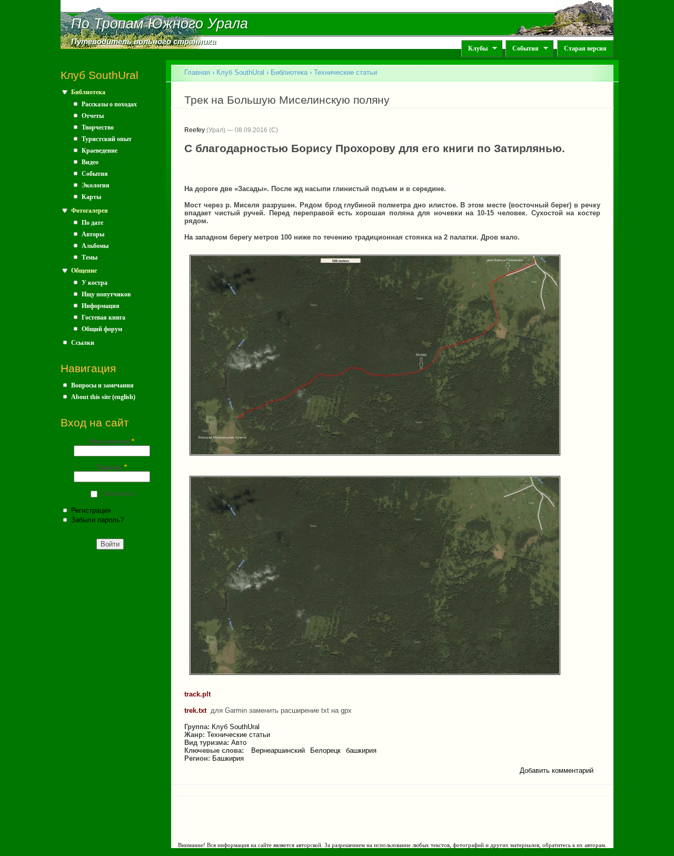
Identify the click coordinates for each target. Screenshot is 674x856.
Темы (89, 257)
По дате (92, 222)
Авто (238, 742)
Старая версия (585, 48)
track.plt (197, 694)
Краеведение (99, 150)
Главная (197, 72)
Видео (90, 162)
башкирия (361, 750)
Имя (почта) (112, 441)
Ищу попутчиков (106, 294)
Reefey (194, 130)
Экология (96, 185)
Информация (101, 306)
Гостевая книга (103, 317)
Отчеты (93, 116)
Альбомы (95, 246)
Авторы (93, 234)
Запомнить (118, 493)
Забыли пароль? (97, 520)
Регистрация (91, 510)
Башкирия (228, 758)
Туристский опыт (107, 139)
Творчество (98, 127)
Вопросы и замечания (102, 385)
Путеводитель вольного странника (143, 41)
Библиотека (88, 92)
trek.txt (195, 710)
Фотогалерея (89, 210)
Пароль (112, 467)
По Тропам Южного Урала (159, 24)
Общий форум (102, 329)
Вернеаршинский (278, 750)
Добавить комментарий (556, 770)
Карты (91, 197)
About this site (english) (103, 397)
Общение (84, 270)
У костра (94, 282)
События (522, 49)
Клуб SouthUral (240, 72)
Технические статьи (345, 72)
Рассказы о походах (109, 104)
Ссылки (82, 342)
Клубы (474, 49)
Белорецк (325, 750)
